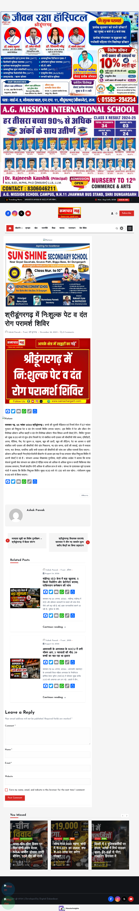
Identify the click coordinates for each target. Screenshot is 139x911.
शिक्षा (53, 228)
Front (25, 332)
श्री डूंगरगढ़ (33, 332)
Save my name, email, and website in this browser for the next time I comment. (47, 790)
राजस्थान (72, 228)
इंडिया (69, 570)
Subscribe (126, 213)
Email (8, 763)
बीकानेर (18, 228)
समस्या (61, 228)
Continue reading (53, 627)
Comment (10, 726)
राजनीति (45, 228)
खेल (35, 228)
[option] (29, 845)
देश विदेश (83, 228)
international (107, 834)
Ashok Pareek (14, 332)
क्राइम (27, 228)
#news (85, 495)
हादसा (69, 640)
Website (9, 777)
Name (8, 750)
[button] (123, 816)
